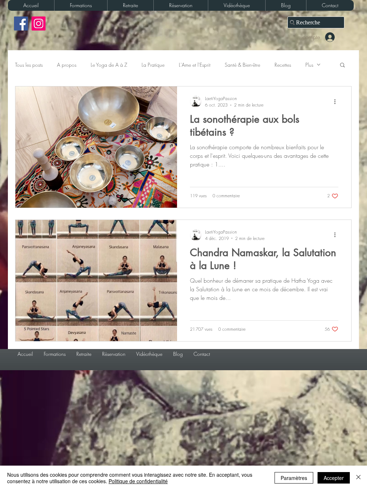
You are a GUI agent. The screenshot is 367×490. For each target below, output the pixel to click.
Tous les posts (29, 65)
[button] (80, 5)
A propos (66, 65)
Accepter (334, 477)
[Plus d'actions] (337, 101)
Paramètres (294, 477)
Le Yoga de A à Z (109, 65)
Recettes (283, 65)
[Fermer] (358, 477)
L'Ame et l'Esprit (194, 65)
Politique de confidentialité (138, 481)
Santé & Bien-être (242, 65)
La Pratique (153, 65)
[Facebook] (21, 23)
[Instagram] (39, 23)
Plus (309, 65)
